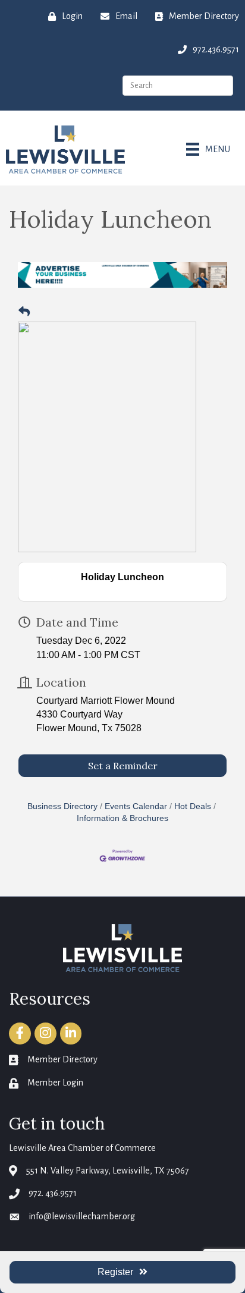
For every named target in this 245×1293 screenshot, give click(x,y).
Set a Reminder (123, 766)
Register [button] (115, 1272)
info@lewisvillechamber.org (82, 1216)
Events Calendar (136, 806)
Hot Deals (192, 806)
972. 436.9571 (53, 1193)
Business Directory (62, 806)
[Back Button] (24, 312)
